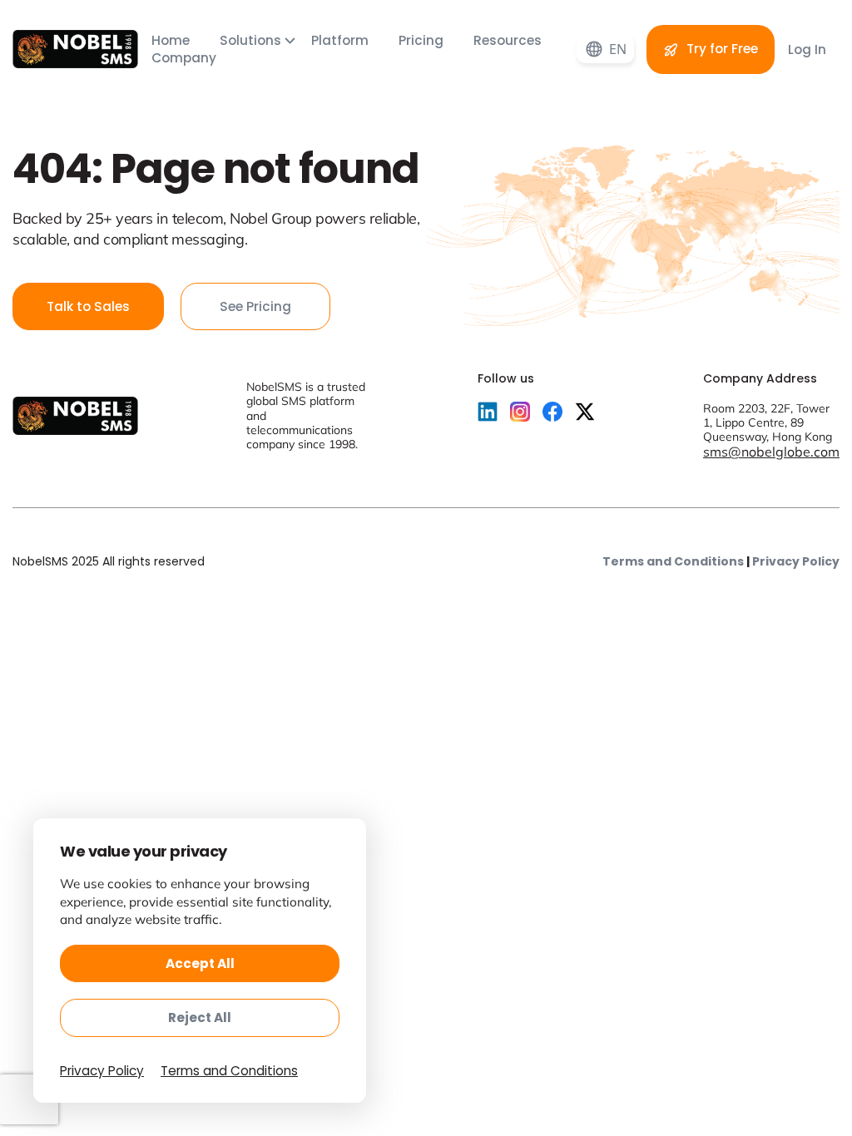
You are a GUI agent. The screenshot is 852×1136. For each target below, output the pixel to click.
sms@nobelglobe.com (771, 451)
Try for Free (720, 48)
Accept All (200, 963)
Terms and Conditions (673, 561)
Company (183, 58)
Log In (807, 49)
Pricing (423, 40)
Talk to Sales (88, 306)
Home (172, 40)
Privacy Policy (796, 561)
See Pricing (255, 306)
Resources (507, 40)
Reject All (199, 1017)
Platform (341, 40)
